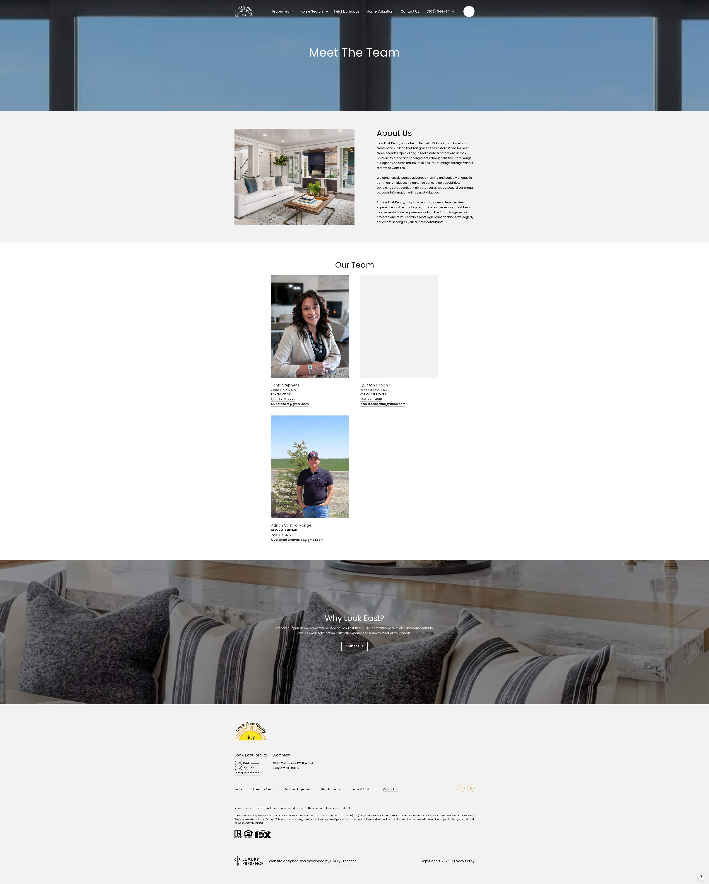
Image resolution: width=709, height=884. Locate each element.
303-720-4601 (371, 399)
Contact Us (390, 789)
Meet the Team (263, 789)
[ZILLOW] (471, 788)
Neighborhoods (346, 11)
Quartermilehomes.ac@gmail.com (297, 540)
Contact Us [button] (354, 646)
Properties (280, 11)
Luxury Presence (343, 861)
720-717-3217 (281, 535)
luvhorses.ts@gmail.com (290, 404)
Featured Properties (297, 789)
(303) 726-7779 (283, 399)
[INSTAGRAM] (461, 788)
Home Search (311, 11)
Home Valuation (380, 11)
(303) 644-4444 (440, 11)
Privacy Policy (463, 861)
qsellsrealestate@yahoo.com (382, 404)
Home (238, 789)
